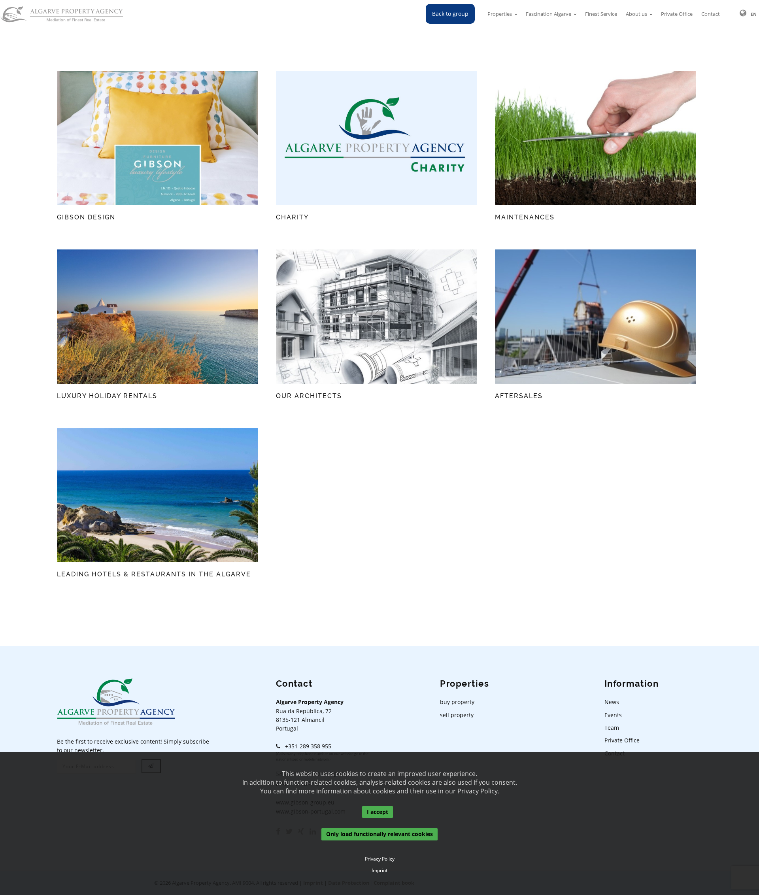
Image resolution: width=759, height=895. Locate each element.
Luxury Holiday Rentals (107, 396)
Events (613, 715)
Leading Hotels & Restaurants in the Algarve (154, 574)
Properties (499, 13)
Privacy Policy (380, 859)
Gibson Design (86, 217)
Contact (710, 13)
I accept (377, 812)
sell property (457, 715)
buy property (457, 702)
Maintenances (525, 217)
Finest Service (601, 13)
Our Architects (309, 396)
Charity (292, 217)
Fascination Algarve (548, 13)
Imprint (379, 870)
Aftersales (519, 396)
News (611, 702)
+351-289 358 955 (305, 746)
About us (636, 13)
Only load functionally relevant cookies (379, 834)
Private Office (677, 13)
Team (611, 727)
